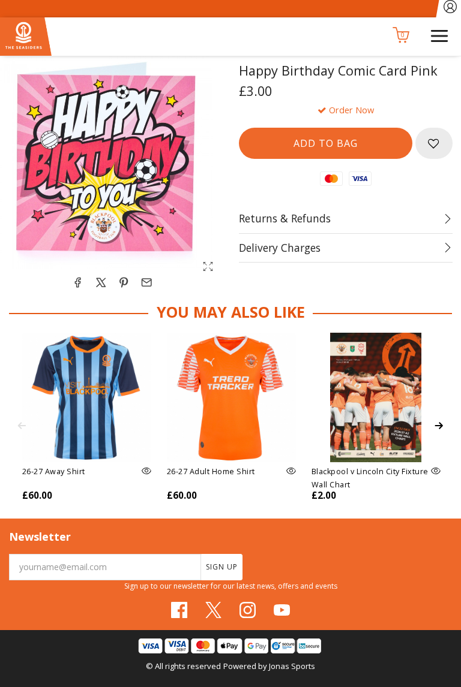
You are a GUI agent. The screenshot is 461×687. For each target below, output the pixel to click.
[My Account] (450, 8)
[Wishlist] (434, 143)
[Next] (439, 426)
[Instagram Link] (248, 610)
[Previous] (22, 426)
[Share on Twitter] (100, 282)
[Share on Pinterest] (123, 282)
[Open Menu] (439, 35)
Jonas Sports (292, 666)
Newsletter (40, 536)
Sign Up (222, 567)
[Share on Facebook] (77, 282)
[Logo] (26, 35)
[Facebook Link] (179, 610)
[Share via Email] (146, 282)
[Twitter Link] (213, 610)
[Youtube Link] (282, 610)
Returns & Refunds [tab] (285, 218)
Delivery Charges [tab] (280, 247)
